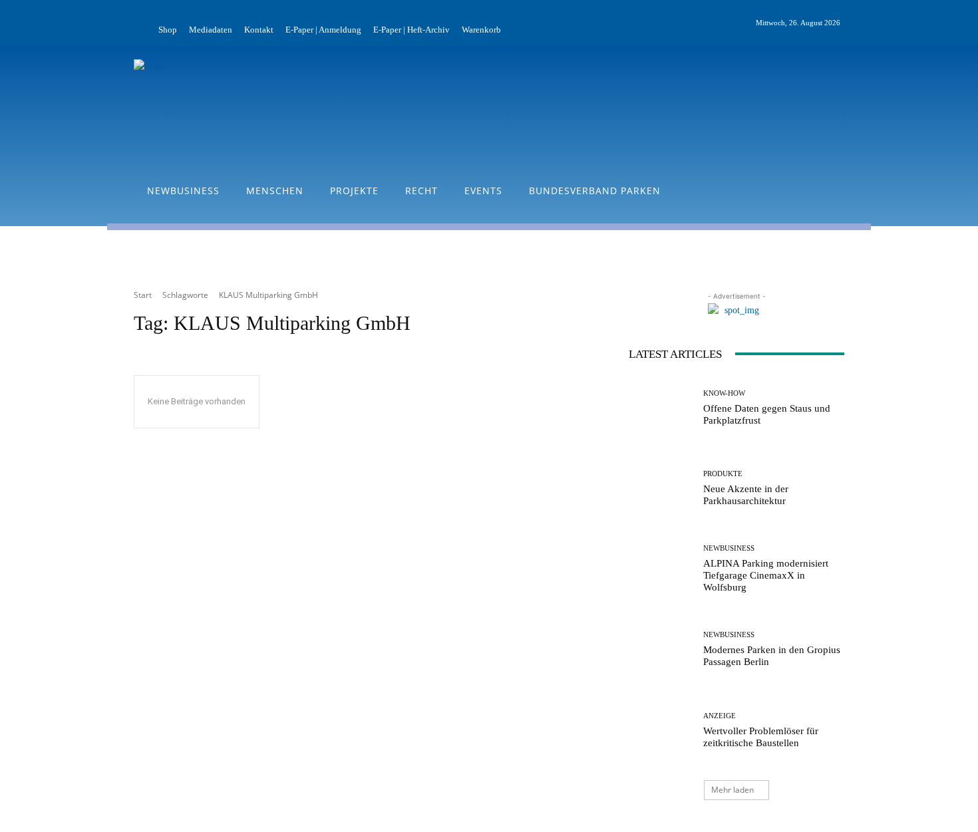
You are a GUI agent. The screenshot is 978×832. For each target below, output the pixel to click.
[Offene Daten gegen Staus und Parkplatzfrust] (661, 408)
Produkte (722, 474)
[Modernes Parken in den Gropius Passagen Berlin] (661, 649)
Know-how (724, 393)
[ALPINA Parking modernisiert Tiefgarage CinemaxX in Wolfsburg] (661, 569)
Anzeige (719, 716)
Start (143, 295)
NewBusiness (728, 548)
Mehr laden (732, 789)
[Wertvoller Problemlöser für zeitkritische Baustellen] (661, 730)
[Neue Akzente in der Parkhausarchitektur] (661, 488)
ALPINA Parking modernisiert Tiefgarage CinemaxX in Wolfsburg (765, 575)
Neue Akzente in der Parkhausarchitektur (745, 495)
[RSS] (868, 23)
